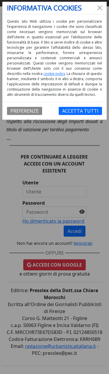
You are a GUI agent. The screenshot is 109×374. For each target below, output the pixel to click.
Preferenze (24, 111)
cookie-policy (54, 73)
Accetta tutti (80, 111)
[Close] (99, 7)
